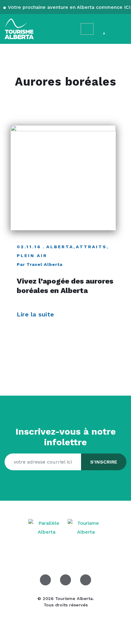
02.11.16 (29, 246)
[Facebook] (45, 579)
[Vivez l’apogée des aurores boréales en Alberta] (63, 177)
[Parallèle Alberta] (47, 527)
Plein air (32, 255)
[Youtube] (85, 579)
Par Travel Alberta (39, 264)
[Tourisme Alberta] (19, 29)
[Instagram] (65, 579)
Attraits (91, 246)
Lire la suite (36, 314)
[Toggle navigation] (120, 29)
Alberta (59, 246)
